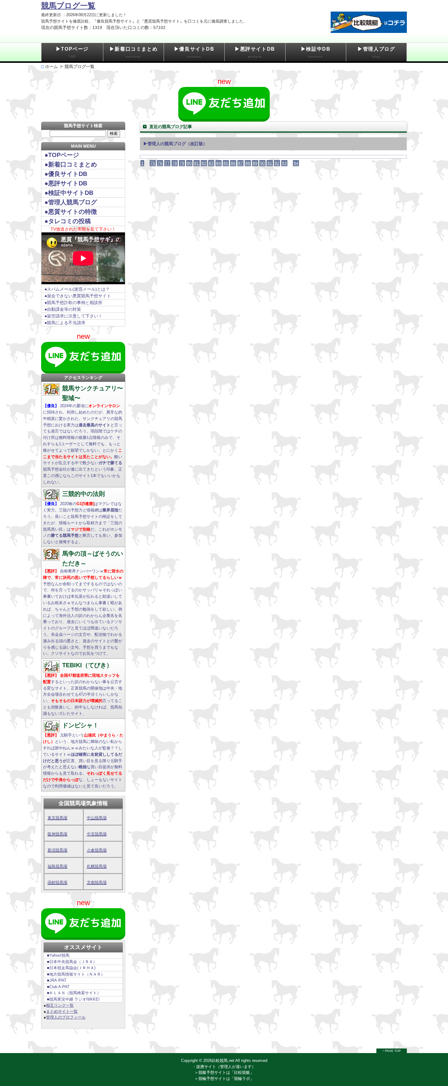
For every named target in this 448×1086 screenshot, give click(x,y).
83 (211, 163)
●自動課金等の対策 (62, 309)
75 (152, 163)
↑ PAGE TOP (391, 1050)
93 (284, 163)
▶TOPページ (72, 52)
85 (225, 163)
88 (247, 163)
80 (189, 163)
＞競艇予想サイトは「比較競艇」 (224, 1072)
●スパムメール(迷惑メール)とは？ (77, 289)
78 (174, 163)
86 (233, 163)
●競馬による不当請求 (64, 322)
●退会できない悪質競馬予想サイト (77, 295)
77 (167, 163)
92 (277, 163)
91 (269, 163)
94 (295, 163)
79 (182, 163)
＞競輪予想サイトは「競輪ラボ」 (224, 1078)
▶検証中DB (316, 52)
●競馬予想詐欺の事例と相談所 (73, 302)
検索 (114, 133)
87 (240, 163)
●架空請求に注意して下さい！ (73, 316)
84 (218, 163)
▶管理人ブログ (376, 52)
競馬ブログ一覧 (68, 5)
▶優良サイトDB (194, 52)
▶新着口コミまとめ (133, 52)
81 (196, 163)
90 (262, 163)
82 (203, 163)
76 (160, 163)
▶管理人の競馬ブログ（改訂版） (175, 143)
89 (255, 163)
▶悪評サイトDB (255, 52)
